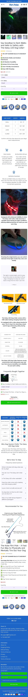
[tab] (14, 468)
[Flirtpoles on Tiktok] (15, 620)
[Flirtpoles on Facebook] (12, 620)
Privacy (3, 654)
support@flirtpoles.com (8, 635)
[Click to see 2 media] (8, 37)
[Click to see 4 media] (19, 37)
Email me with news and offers (10, 680)
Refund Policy (5, 649)
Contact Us (4, 656)
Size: (4, 80)
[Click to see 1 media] (3, 37)
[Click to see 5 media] (25, 37)
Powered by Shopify (20, 691)
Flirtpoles (13, 691)
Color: (4, 75)
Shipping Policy (5, 647)
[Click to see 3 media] (14, 37)
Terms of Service (5, 652)
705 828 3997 (5, 637)
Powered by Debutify (14, 692)
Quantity (3, 86)
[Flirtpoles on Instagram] (14, 620)
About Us (3, 645)
